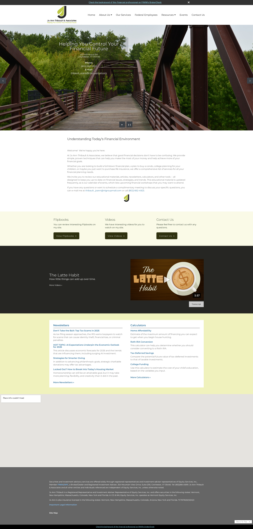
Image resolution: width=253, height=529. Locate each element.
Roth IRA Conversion (141, 342)
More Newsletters (63, 382)
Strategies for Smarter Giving (69, 358)
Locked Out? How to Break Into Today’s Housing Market (83, 369)
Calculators (138, 325)
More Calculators (140, 377)
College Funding (139, 364)
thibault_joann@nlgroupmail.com (89, 73)
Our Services (123, 14)
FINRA (60, 484)
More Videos (55, 285)
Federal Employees (146, 14)
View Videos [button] (115, 236)
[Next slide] (250, 81)
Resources (167, 14)
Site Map (53, 513)
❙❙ (129, 124)
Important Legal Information (63, 505)
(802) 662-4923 (136, 190)
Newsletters (61, 325)
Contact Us (198, 14)
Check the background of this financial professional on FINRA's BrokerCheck (125, 2)
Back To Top (242, 522)
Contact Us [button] (165, 236)
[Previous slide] (3, 81)
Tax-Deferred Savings (142, 353)
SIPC (66, 484)
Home (91, 14)
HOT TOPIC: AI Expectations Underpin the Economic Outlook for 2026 (86, 346)
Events (184, 14)
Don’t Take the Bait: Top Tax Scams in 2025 (76, 330)
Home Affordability (140, 330)
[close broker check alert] (189, 2)
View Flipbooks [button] (65, 236)
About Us (104, 14)
